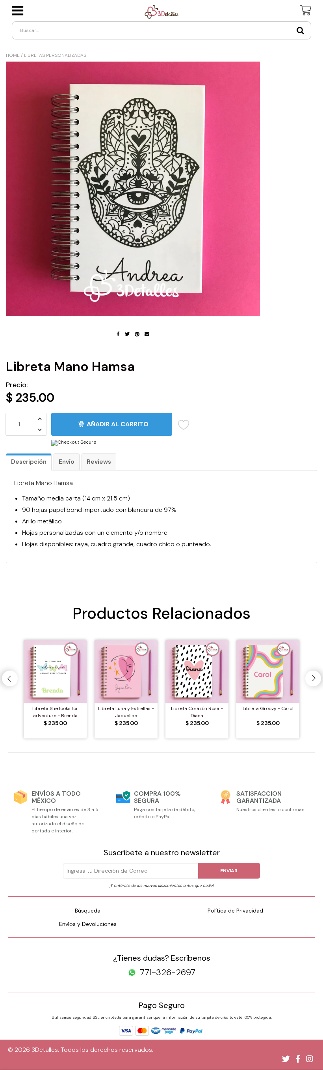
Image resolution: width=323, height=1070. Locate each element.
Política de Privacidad (235, 910)
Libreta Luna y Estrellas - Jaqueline (126, 712)
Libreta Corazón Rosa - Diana (197, 712)
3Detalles (45, 1050)
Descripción (28, 462)
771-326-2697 (167, 972)
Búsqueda (87, 910)
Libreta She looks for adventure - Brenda (55, 712)
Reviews (99, 462)
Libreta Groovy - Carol (268, 708)
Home (13, 55)
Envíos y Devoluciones (88, 924)
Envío (66, 462)
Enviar (229, 871)
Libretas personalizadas (55, 55)
